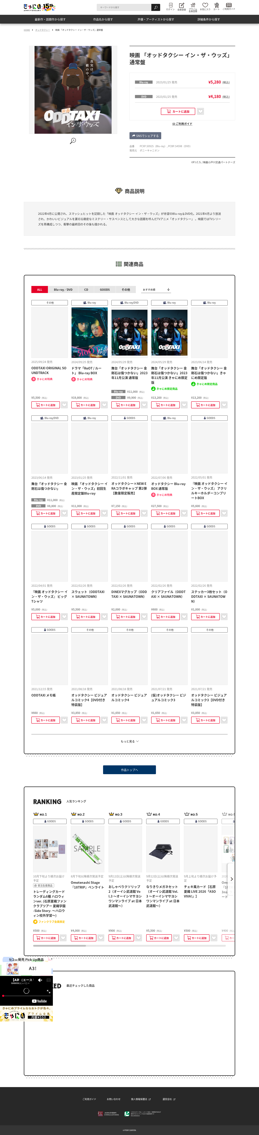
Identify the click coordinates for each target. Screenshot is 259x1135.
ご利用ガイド (89, 1099)
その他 (126, 289)
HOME (27, 30)
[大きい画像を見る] (73, 140)
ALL (39, 289)
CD (86, 289)
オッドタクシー (42, 30)
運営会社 (167, 1099)
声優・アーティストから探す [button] (156, 19)
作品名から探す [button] (103, 19)
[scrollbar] (129, 946)
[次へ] (231, 879)
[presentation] (59, 946)
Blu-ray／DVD (63, 289)
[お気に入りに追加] (200, 111)
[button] (178, 111)
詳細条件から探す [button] (209, 19)
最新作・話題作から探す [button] (50, 19)
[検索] (155, 7)
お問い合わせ (114, 1099)
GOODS (105, 289)
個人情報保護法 (139, 1099)
